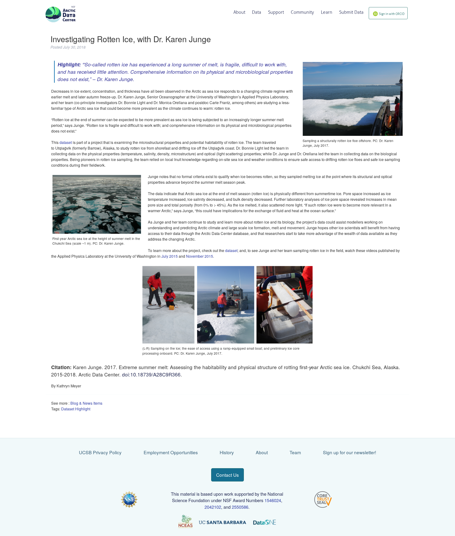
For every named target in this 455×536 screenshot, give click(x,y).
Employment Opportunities (171, 452)
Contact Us (227, 475)
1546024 (272, 500)
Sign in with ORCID (392, 14)
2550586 (240, 507)
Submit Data (351, 12)
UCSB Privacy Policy (100, 452)
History (227, 452)
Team (295, 452)
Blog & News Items (86, 403)
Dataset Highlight (75, 409)
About (262, 452)
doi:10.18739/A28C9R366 (151, 374)
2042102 (213, 507)
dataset (65, 142)
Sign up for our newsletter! (349, 452)
